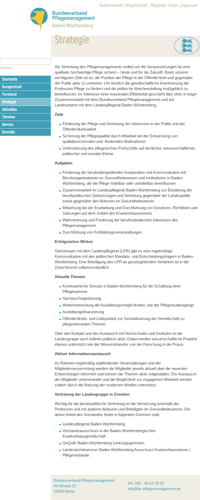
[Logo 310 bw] (67, 31)
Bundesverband (111, 6)
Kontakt (8, 132)
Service (7, 125)
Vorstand (9, 95)
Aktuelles (9, 110)
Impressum (189, 6)
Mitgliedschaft (137, 6)
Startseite (9, 79)
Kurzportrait (12, 87)
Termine (8, 117)
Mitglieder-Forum (164, 6)
